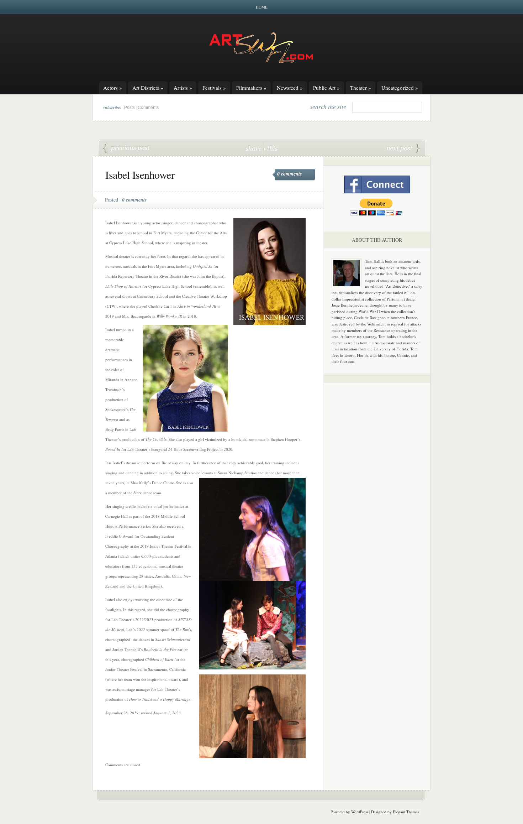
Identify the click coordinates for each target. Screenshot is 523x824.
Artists (183, 87)
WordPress (359, 811)
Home (262, 7)
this (271, 148)
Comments (148, 107)
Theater (360, 87)
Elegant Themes (406, 811)
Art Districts (147, 87)
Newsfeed (290, 87)
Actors (112, 87)
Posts (129, 107)
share (254, 148)
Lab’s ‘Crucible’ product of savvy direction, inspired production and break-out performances (126, 148)
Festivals (214, 87)
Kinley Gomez (403, 148)
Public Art (326, 87)
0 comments (289, 173)
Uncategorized (399, 87)
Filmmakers (251, 87)
